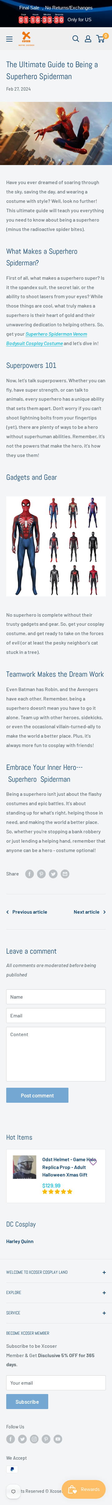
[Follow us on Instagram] (34, 1439)
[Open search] (75, 38)
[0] (101, 39)
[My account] (88, 38)
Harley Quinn (20, 1241)
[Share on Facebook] (29, 873)
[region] (56, 13)
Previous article (29, 912)
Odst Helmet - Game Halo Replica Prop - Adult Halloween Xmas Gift (69, 1167)
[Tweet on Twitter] (53, 873)
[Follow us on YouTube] (58, 1439)
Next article (87, 912)
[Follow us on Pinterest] (46, 1439)
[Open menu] (9, 39)
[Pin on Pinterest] (41, 873)
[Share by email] (65, 873)
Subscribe (27, 1401)
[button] (57, 1191)
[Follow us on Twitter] (22, 1439)
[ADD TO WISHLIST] (93, 1162)
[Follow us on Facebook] (10, 1439)
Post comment (37, 1095)
